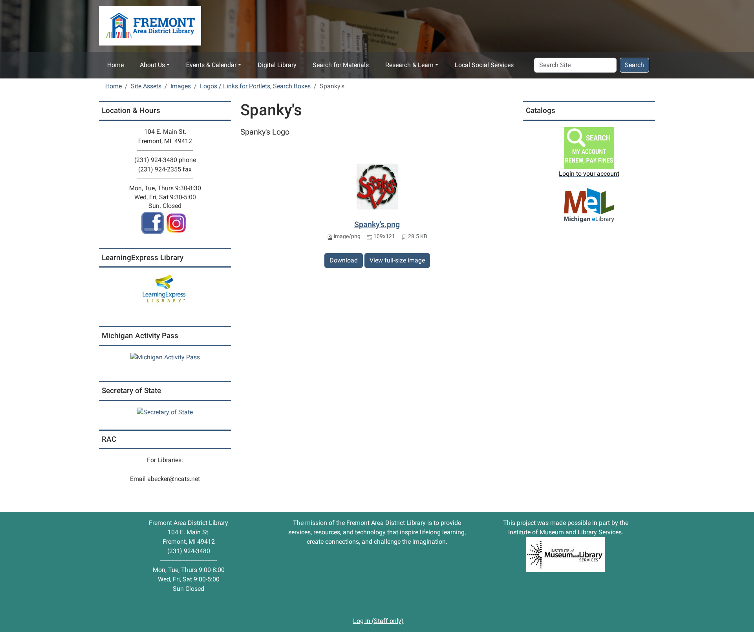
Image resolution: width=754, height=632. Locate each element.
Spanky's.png (377, 224)
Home (115, 65)
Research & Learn (409, 65)
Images (180, 86)
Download (343, 260)
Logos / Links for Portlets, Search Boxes (255, 86)
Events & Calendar (211, 65)
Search (634, 65)
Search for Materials (341, 65)
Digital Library (277, 65)
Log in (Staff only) (378, 621)
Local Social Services (484, 65)
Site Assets (146, 86)
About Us (152, 65)
